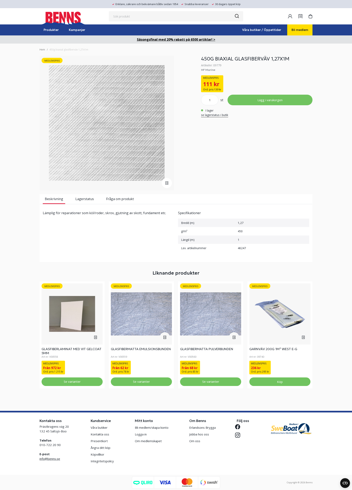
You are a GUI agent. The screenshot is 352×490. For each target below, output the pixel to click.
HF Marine (208, 70)
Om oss (194, 441)
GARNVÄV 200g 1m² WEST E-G (273, 349)
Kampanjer (77, 30)
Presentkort (99, 441)
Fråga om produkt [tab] (120, 199)
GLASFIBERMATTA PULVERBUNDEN (206, 349)
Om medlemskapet (148, 441)
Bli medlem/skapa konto (151, 427)
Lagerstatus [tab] (84, 199)
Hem (42, 49)
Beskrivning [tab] (54, 199)
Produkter (51, 30)
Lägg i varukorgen (270, 100)
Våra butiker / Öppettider (261, 30)
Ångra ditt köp (100, 448)
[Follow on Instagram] (239, 435)
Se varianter (72, 381)
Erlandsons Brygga (202, 427)
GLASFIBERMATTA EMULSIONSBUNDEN (141, 349)
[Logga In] (290, 16)
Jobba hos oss (199, 434)
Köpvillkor (97, 454)
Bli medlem (300, 30)
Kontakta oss (100, 434)
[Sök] (236, 16)
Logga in (141, 434)
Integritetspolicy (102, 461)
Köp (280, 382)
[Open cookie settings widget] (345, 483)
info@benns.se (50, 459)
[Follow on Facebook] (239, 427)
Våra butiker (99, 427)
